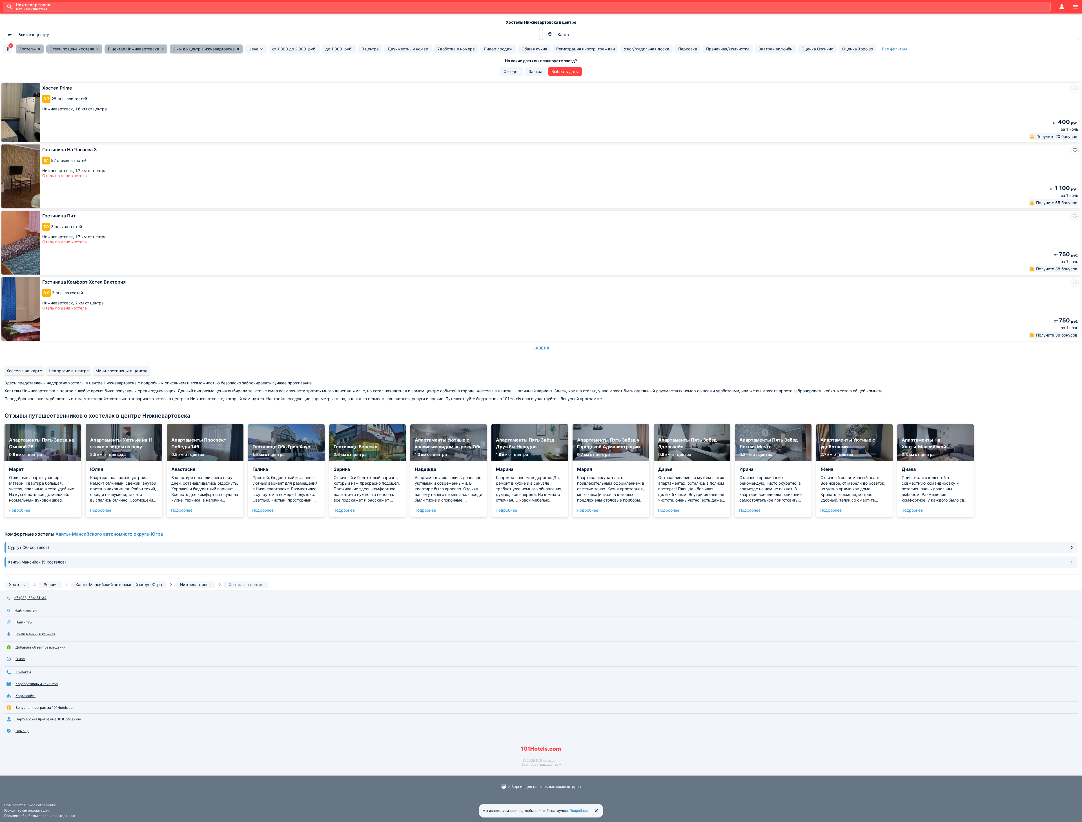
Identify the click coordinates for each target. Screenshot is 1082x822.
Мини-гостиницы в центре (122, 370)
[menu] (1075, 7)
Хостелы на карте (24, 370)
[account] (1061, 7)
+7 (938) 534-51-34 (30, 598)
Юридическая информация (26, 810)
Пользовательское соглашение (30, 805)
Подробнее (19, 510)
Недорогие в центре (69, 370)
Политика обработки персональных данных (40, 816)
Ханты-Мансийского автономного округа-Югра (109, 534)
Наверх (541, 348)
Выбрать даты (565, 71)
